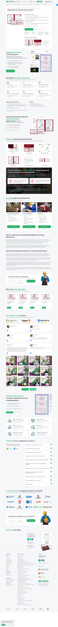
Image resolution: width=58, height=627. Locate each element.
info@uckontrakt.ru (30, 543)
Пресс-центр (8, 564)
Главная (7, 555)
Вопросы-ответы (8, 563)
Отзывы (7, 568)
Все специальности (20, 556)
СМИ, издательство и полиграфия (22, 592)
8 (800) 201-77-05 (48, 1)
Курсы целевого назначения (10, 584)
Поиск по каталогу (8, 559)
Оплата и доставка (8, 560)
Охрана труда (8, 585)
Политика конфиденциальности (41, 586)
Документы (7, 565)
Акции (7, 569)
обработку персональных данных (20, 522)
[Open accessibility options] (57, 5)
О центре (7, 556)
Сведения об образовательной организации (8, 572)
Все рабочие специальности (10, 579)
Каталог (19, 555)
